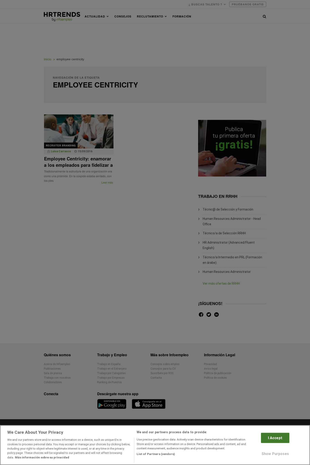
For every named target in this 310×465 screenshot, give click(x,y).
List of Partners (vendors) (156, 454)
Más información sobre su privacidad (42, 457)
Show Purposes (275, 454)
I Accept (275, 438)
